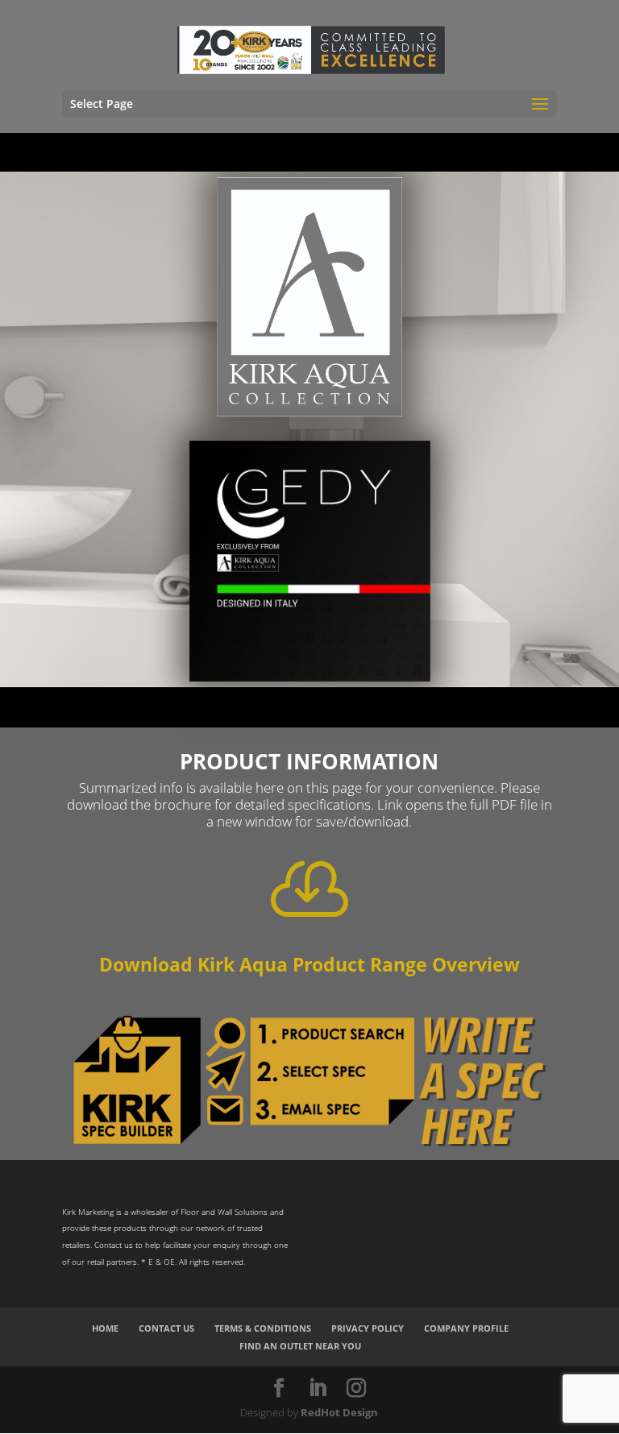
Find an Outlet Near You (300, 1346)
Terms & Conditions (262, 1328)
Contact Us (166, 1328)
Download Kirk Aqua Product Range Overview (309, 964)
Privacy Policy (367, 1328)
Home (105, 1328)
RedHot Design (339, 1412)
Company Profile (466, 1328)
